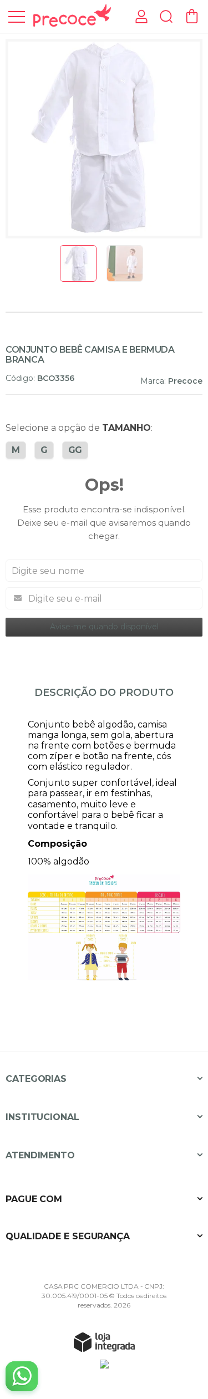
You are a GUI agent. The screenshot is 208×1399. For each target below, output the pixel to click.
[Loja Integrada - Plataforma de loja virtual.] (104, 1342)
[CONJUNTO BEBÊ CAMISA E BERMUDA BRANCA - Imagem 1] (78, 263)
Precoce (185, 381)
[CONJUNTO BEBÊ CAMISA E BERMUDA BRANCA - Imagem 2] (124, 263)
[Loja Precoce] (72, 16)
